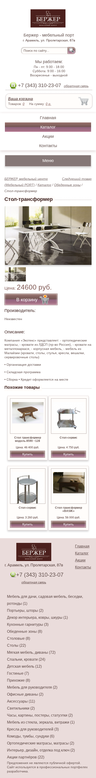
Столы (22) (16, 645)
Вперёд (84, 233)
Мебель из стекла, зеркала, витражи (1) (41, 722)
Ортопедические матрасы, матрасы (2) (40, 743)
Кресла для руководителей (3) (33, 729)
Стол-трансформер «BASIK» (68, 509)
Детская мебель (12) (24, 666)
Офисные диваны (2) (25, 694)
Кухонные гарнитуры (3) (27, 624)
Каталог (48, 127)
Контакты (48, 145)
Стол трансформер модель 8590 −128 (27, 439)
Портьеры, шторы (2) (25, 610)
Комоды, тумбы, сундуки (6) (30, 736)
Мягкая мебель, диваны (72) (31, 652)
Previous (13, 272)
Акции (48, 136)
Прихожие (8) (18, 680)
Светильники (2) (21, 708)
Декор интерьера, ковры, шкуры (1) (37, 617)
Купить (27, 454)
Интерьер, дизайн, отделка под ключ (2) (41, 750)
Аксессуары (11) (21, 701)
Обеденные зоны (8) (24, 631)
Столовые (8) (18, 638)
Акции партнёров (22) (25, 757)
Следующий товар (77, 179)
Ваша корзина (20, 99)
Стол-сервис (68, 437)
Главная (48, 117)
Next (86, 272)
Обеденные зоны (67, 185)
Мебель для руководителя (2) (32, 687)
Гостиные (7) (18, 673)
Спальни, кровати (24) (26, 659)
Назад (12, 233)
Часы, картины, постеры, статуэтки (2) (40, 715)
